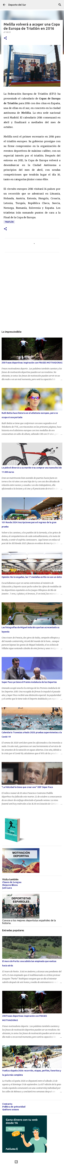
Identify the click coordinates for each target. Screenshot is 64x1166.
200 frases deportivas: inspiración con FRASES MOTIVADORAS (32, 362)
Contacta (7, 1104)
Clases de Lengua (11, 882)
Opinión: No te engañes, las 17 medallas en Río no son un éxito (32, 577)
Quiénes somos (10, 1109)
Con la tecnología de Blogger (34, 1162)
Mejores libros (10, 885)
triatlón (9, 222)
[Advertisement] (32, 293)
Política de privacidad (13, 1106)
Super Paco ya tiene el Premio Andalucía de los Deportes (29, 682)
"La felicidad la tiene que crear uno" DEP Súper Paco (27, 787)
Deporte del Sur (17, 4)
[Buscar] (60, 4)
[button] (5, 38)
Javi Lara (7, 888)
